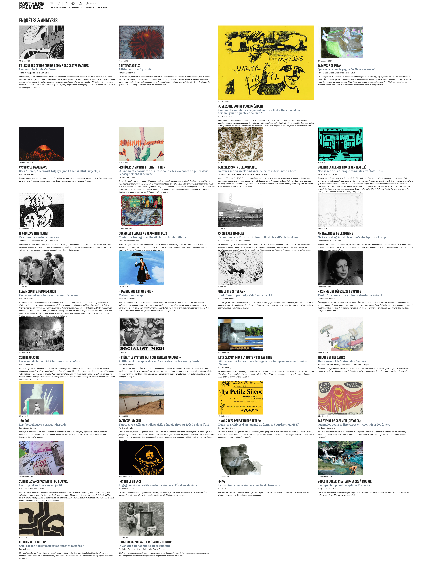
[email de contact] (52, 3)
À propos (102, 7)
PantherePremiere (31, 5)
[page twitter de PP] (66, 3)
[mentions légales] (73, 3)
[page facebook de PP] (59, 3)
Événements (75, 7)
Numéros (89, 7)
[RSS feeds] (80, 3)
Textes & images (58, 7)
